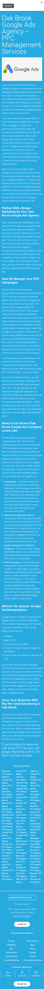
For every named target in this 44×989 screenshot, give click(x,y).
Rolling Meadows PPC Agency (35, 806)
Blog (33, 945)
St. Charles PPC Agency (35, 851)
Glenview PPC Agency (21, 778)
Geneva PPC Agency (21, 772)
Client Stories (32, 941)
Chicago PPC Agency (7, 834)
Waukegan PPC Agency (35, 869)
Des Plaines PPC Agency (7, 851)
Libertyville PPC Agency (21, 831)
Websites (11, 945)
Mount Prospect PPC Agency (21, 850)
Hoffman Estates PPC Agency (21, 797)
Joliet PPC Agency (20, 810)
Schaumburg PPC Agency (35, 825)
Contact (32, 952)
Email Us (22, 924)
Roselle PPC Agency (35, 819)
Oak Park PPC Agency (22, 880)
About (32, 948)
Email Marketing (11, 960)
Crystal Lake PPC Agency (7, 845)
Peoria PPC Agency (35, 787)
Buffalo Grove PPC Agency (8, 816)
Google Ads (11, 952)
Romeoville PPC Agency (35, 813)
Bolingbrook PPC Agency (7, 810)
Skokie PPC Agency (35, 831)
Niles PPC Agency (20, 863)
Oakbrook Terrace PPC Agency (35, 774)
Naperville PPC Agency (21, 857)
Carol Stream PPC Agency (7, 828)
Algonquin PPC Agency (7, 772)
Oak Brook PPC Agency (21, 874)
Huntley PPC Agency (21, 804)
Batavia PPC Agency (7, 804)
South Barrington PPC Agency (35, 838)
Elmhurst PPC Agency (8, 872)
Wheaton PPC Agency (36, 874)
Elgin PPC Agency (6, 866)
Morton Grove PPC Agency (22, 842)
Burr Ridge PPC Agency (7, 822)
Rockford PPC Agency (35, 798)
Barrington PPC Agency (7, 793)
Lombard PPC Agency (22, 836)
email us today (22, 755)
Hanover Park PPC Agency (21, 784)
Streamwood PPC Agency (35, 857)
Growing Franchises (32, 960)
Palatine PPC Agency (35, 781)
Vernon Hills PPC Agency (35, 863)
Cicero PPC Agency (7, 839)
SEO (11, 948)
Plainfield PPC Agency (35, 793)
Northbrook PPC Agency (21, 869)
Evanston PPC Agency (7, 877)
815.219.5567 (22, 916)
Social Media (11, 956)
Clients (32, 956)
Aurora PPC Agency (7, 787)
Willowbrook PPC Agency (35, 880)
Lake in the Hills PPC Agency (20, 824)
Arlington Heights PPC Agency (7, 780)
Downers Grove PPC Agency (6, 859)
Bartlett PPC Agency (7, 798)
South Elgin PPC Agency (35, 845)
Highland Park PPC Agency (22, 790)
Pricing (11, 941)
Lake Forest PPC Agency (21, 816)
